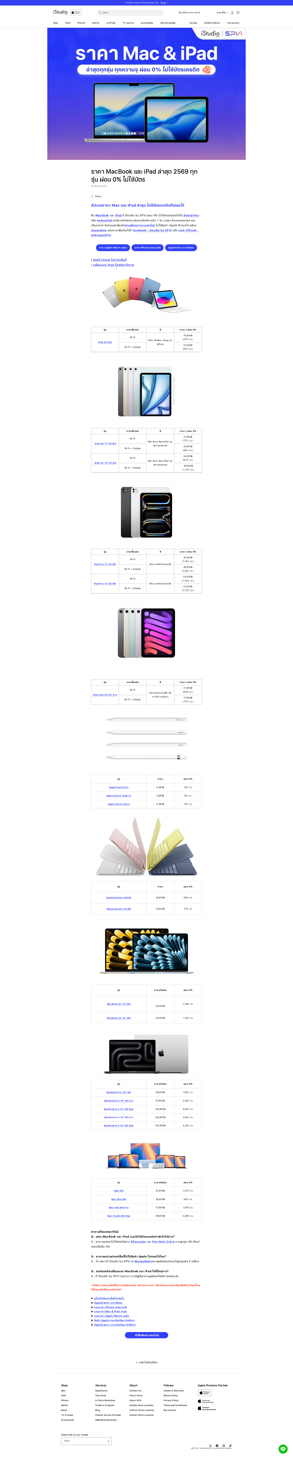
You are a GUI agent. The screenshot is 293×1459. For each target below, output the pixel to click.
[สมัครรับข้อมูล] (108, 1441)
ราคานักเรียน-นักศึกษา (122, 1320)
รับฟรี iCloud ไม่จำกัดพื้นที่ (110, 260)
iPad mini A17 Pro (105, 695)
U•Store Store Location (141, 1410)
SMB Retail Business (106, 1420)
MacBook (102, 215)
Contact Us (135, 1390)
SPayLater (138, 1241)
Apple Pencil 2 (119, 804)
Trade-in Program (104, 1405)
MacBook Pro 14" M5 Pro (118, 1101)
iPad (63, 1395)
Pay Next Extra (163, 1241)
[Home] (60, 12)
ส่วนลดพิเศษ (99, 230)
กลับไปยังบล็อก (148, 1362)
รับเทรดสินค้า (143, 1261)
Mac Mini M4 (118, 1199)
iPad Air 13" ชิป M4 (105, 463)
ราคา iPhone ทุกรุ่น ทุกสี (148, 247)
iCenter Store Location (141, 1415)
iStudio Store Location (141, 1405)
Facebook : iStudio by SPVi (152, 230)
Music (64, 1410)
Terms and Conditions (175, 1405)
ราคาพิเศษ (116, 1302)
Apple (104, 1320)
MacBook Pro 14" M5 (119, 1092)
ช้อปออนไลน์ (105, 220)
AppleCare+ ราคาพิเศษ (181, 247)
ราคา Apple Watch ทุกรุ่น (113, 247)
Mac (63, 1390)
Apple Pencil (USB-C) (118, 796)
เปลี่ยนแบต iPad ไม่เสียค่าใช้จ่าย (113, 265)
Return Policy (171, 1395)
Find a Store (135, 1395)
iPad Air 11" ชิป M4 (105, 443)
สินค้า (97, 1320)
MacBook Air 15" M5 (119, 1018)
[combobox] (130, 12)
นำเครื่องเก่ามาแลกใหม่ (140, 225)
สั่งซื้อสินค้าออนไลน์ (146, 1335)
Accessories (67, 1420)
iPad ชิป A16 (105, 342)
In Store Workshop (105, 1400)
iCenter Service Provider (108, 1415)
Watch (64, 1405)
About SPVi (135, 1400)
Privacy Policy (171, 1400)
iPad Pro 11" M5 (105, 564)
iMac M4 (119, 1191)
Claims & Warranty (174, 1390)
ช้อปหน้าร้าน (191, 215)
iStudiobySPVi (206, 1448)
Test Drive (100, 1395)
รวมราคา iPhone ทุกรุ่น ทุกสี (110, 1307)
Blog (97, 1410)
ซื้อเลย (163, 3)
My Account (170, 1410)
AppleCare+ (102, 1302)
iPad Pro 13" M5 (105, 583)
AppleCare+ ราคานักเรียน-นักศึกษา (115, 1324)
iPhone (64, 1400)
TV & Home (67, 1415)
